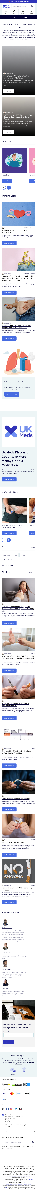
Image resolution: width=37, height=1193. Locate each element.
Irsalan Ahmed (6, 969)
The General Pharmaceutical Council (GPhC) (18, 1176)
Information (5, 1132)
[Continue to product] (14, 160)
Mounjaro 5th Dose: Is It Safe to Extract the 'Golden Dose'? (13, 526)
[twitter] (3, 1109)
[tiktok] (20, 1109)
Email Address (7, 1031)
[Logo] (6, 6)
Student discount (20, 1)
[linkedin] (16, 1109)
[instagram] (11, 1109)
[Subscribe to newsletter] (33, 1142)
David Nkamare (7, 928)
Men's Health (6, 175)
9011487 (31, 1179)
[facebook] (7, 1109)
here (26, 17)
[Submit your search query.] (32, 6)
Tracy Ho (5, 988)
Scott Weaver (6, 952)
